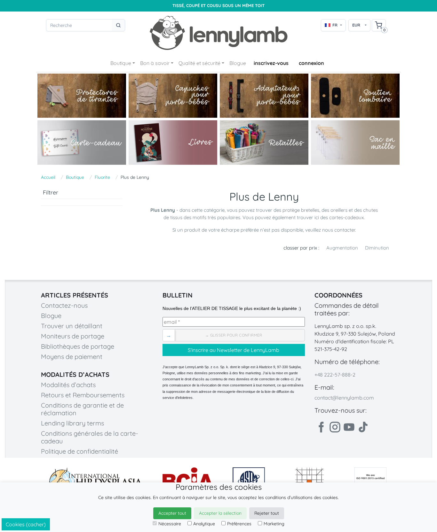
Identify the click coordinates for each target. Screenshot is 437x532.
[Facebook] (320, 427)
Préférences (239, 524)
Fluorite (102, 177)
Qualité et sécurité (199, 63)
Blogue (237, 63)
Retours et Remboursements (82, 395)
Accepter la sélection (220, 513)
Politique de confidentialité (79, 451)
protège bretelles (300, 210)
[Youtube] (349, 427)
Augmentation (342, 248)
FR (335, 25)
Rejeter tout (266, 513)
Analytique (204, 524)
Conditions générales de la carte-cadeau (89, 437)
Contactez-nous (64, 305)
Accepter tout (172, 513)
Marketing (274, 524)
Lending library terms (72, 423)
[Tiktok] (363, 427)
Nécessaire (169, 524)
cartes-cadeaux (346, 217)
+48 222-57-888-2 (334, 374)
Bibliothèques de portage (77, 346)
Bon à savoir (155, 63)
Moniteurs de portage (72, 336)
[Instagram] (335, 427)
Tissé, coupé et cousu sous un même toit (218, 5)
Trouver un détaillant (71, 326)
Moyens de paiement (71, 357)
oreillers (339, 210)
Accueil (48, 177)
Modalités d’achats (68, 385)
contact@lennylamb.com (344, 397)
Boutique (120, 63)
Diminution (377, 248)
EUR (356, 25)
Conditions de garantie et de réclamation (82, 409)
